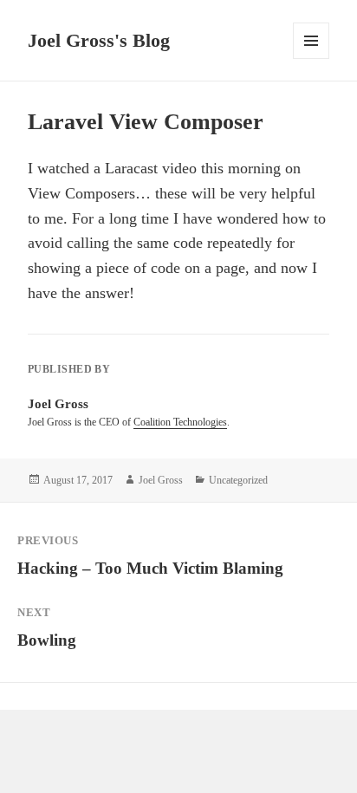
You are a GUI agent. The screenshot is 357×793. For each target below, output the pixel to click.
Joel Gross (161, 480)
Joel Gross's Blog (99, 40)
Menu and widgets (311, 58)
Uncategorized (238, 480)
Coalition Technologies (180, 422)
